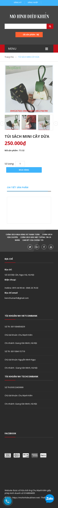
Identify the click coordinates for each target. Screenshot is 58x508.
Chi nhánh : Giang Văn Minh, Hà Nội (21, 367)
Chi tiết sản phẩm (17, 187)
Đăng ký (17, 2)
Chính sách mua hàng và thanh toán (22, 234)
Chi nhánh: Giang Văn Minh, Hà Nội (21, 343)
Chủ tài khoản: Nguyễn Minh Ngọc (20, 359)
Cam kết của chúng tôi (32, 240)
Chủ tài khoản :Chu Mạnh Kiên (18, 334)
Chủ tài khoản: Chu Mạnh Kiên (18, 395)
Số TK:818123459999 (14, 387)
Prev (2, 123)
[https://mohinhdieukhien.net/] (29, 16)
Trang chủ (9, 57)
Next (56, 123)
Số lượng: (9, 163)
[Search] (46, 26)
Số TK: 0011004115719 (15, 351)
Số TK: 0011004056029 (15, 326)
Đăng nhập (33, 2)
